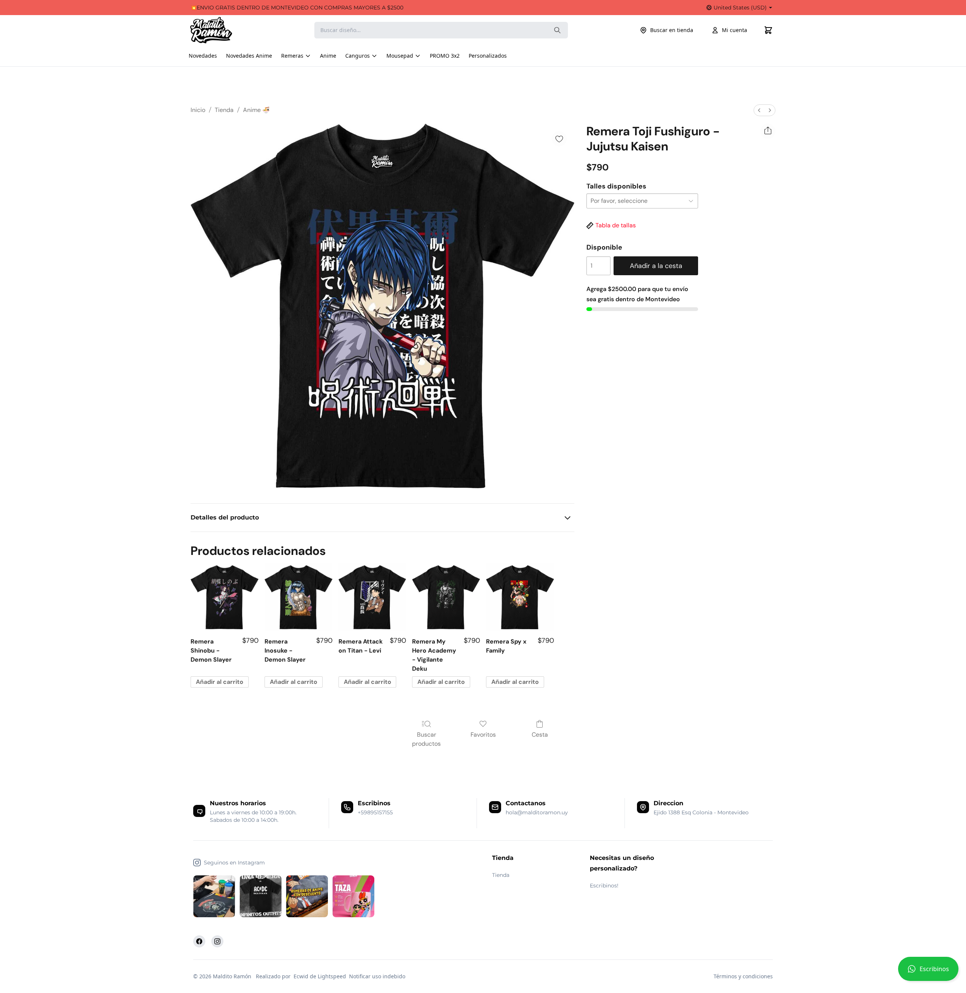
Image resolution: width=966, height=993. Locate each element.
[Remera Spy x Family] (520, 597)
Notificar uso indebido (377, 976)
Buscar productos (426, 739)
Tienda (224, 110)
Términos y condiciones (743, 976)
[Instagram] (217, 941)
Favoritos (483, 735)
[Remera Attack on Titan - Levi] (372, 597)
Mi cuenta (734, 30)
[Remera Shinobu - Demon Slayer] (224, 597)
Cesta (540, 735)
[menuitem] (759, 110)
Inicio (198, 110)
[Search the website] (557, 30)
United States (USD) (740, 7)
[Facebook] (199, 941)
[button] (928, 972)
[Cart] (768, 30)
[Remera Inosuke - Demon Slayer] (298, 597)
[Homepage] (218, 30)
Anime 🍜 (256, 110)
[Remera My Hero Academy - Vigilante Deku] (446, 597)
